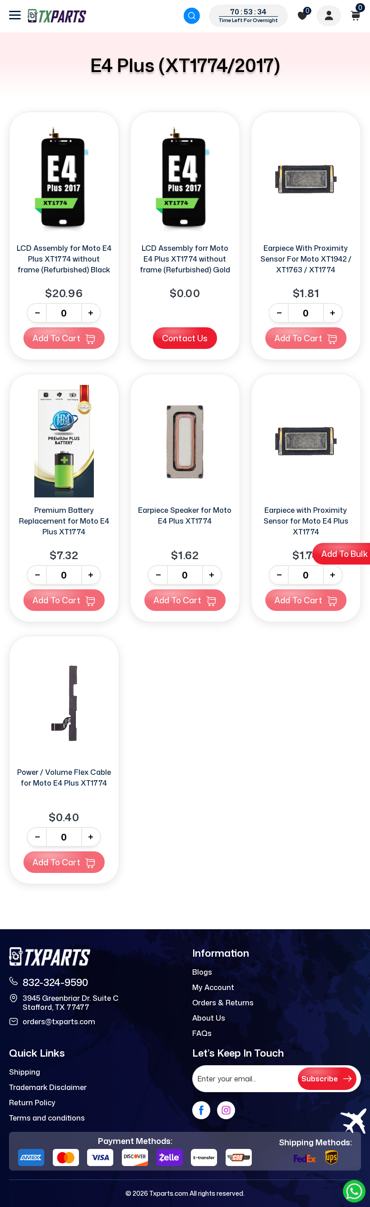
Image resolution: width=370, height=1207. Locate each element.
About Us (208, 1017)
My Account (213, 987)
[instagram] (226, 1110)
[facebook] (201, 1110)
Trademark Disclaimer (48, 1087)
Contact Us (185, 338)
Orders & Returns (223, 1002)
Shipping (24, 1071)
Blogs (202, 971)
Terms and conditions (47, 1117)
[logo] (57, 16)
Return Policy (32, 1102)
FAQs (202, 1033)
